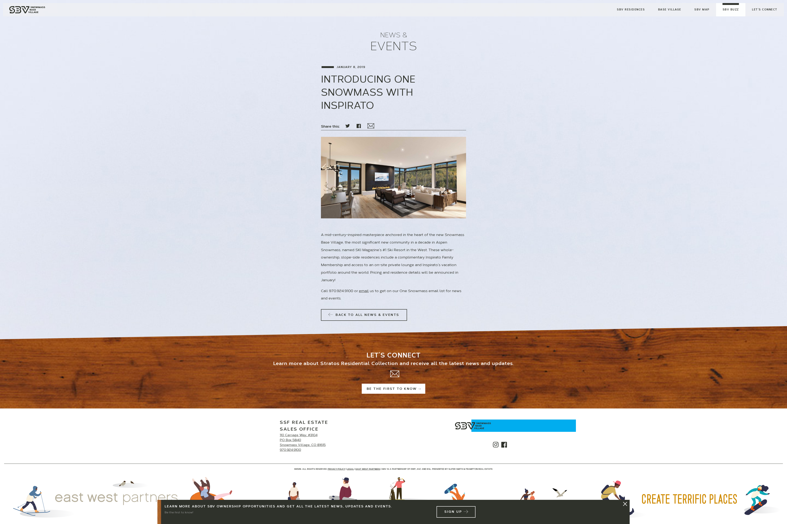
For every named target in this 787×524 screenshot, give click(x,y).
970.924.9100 (290, 450)
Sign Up (453, 512)
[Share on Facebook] (358, 126)
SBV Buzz (731, 9)
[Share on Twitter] (347, 126)
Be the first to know (392, 389)
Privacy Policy (336, 469)
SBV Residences (631, 9)
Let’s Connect (764, 9)
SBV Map (702, 9)
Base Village (669, 9)
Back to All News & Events (366, 315)
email (364, 291)
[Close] (625, 504)
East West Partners (368, 469)
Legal (350, 469)
